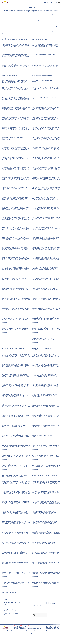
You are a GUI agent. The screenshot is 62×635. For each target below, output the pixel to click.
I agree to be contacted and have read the (40, 611)
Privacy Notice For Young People (50, 603)
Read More (4, 49)
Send (34, 620)
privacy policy (36, 611)
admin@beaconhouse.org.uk (9, 614)
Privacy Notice (47, 602)
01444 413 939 (45, 2)
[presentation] (40, 615)
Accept (31, 633)
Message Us (53, 2)
